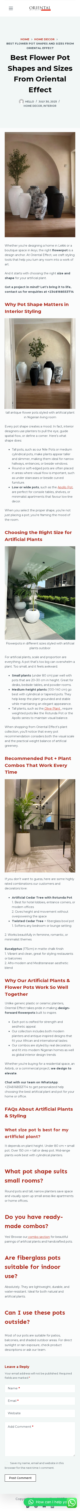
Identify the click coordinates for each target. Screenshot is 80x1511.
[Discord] (44, 1506)
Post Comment (20, 1478)
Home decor (33, 105)
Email (13, 1401)
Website (14, 1413)
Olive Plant (53, 708)
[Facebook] (36, 1506)
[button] (50, 1502)
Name (14, 1388)
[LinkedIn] (52, 1506)
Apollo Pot (65, 487)
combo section (38, 1237)
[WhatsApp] (27, 1506)
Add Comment (20, 1427)
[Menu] (11, 8)
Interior (49, 105)
